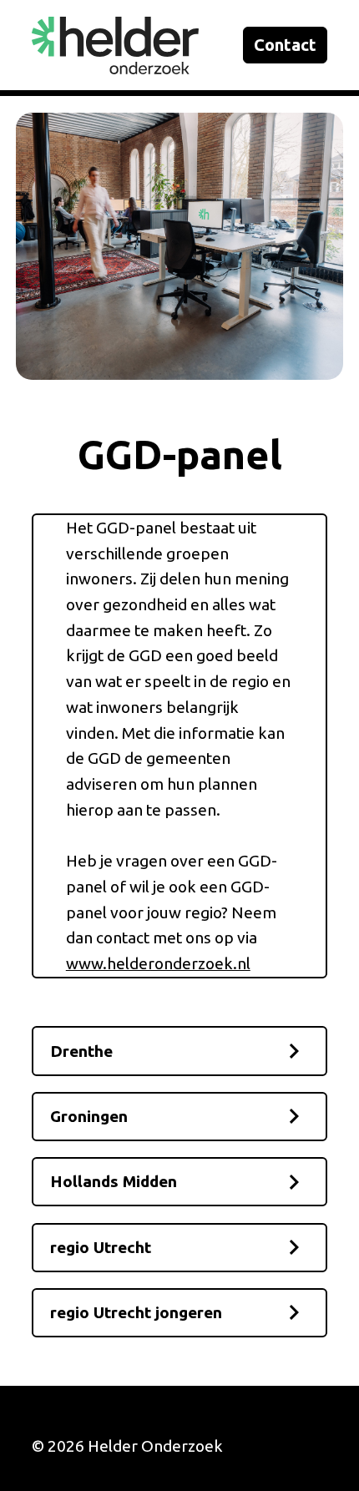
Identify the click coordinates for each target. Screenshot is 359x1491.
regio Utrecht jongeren (136, 1312)
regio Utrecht (100, 1247)
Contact (285, 44)
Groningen (89, 1116)
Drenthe (81, 1051)
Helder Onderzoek (155, 1446)
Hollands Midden (113, 1181)
